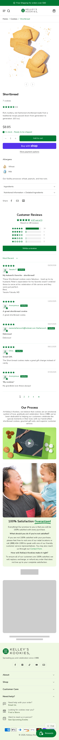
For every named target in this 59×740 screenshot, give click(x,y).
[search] (8, 10)
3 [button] (28, 397)
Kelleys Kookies (33, 735)
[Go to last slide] (26, 84)
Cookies (14, 19)
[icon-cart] (53, 10)
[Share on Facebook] (11, 201)
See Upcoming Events (18, 719)
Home (5, 19)
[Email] (44, 665)
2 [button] (24, 397)
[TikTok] (29, 665)
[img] (9, 266)
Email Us (12, 705)
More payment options (29, 152)
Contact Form (36, 549)
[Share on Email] (17, 201)
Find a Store (14, 712)
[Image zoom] (29, 51)
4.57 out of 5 (36, 220)
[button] (9, 107)
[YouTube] (37, 665)
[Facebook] (15, 665)
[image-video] (29, 443)
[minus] (5, 138)
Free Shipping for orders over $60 (31, 3)
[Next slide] (32, 84)
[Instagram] (22, 665)
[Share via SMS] (23, 201)
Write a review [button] (30, 248)
